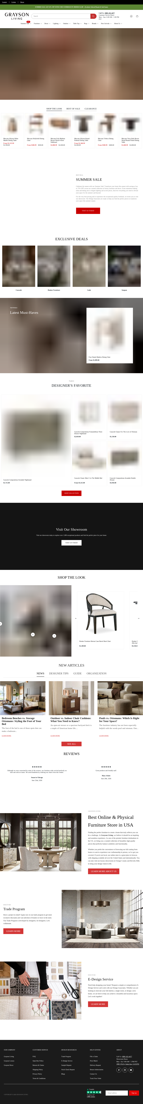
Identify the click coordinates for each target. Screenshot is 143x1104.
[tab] (40, 673)
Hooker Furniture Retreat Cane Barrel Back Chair (95, 641)
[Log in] (131, 16)
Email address (112, 1093)
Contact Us (93, 1074)
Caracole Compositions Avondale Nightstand (17, 480)
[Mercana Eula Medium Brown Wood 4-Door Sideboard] (59, 124)
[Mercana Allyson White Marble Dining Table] (12, 124)
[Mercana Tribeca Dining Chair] (107, 124)
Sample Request (66, 1065)
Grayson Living (9, 1056)
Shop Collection (71, 493)
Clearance (91, 109)
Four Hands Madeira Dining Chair (99, 357)
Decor (22, 2)
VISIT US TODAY (71, 543)
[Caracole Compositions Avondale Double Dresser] (125, 458)
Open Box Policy (38, 1061)
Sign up (134, 1093)
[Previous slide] (76, 618)
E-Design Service (66, 1061)
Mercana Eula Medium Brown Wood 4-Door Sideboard (58, 140)
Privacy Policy (37, 1074)
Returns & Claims (38, 1065)
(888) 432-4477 (127, 1056)
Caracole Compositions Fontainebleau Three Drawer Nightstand (88, 432)
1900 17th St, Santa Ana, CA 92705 (127, 1064)
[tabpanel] (71, 713)
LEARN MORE (13, 931)
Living (14, 2)
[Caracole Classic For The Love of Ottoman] (125, 412)
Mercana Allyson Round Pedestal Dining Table (81, 139)
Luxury (4, 2)
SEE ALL (71, 744)
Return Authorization (96, 1069)
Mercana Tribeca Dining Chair (105, 139)
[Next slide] (138, 618)
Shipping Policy (38, 1069)
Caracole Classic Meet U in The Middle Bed (88, 478)
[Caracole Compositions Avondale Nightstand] (36, 436)
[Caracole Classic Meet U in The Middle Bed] (89, 458)
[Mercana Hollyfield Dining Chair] (36, 124)
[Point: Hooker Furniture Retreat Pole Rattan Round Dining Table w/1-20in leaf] (54, 636)
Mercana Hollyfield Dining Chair (35, 139)
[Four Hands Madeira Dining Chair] (110, 331)
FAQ (34, 1056)
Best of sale (73, 109)
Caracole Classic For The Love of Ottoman (123, 432)
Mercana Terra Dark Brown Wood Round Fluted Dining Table (130, 140)
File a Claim (94, 1056)
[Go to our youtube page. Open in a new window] (130, 1070)
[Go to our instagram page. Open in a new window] (124, 1070)
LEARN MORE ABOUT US (103, 871)
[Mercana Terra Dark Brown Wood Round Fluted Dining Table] (130, 124)
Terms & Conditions (39, 1078)
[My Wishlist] (126, 16)
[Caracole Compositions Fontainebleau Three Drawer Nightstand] (89, 412)
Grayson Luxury (9, 1061)
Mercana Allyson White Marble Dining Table (10, 139)
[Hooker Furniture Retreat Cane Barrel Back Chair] (100, 615)
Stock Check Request (68, 1069)
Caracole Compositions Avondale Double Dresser (123, 479)
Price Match (94, 1061)
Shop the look (54, 109)
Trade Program (66, 1056)
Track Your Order (95, 1078)
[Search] (93, 16)
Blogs (63, 1074)
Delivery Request (95, 1065)
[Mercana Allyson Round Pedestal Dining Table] (83, 124)
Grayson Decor (8, 1065)
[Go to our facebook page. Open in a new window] (118, 1070)
